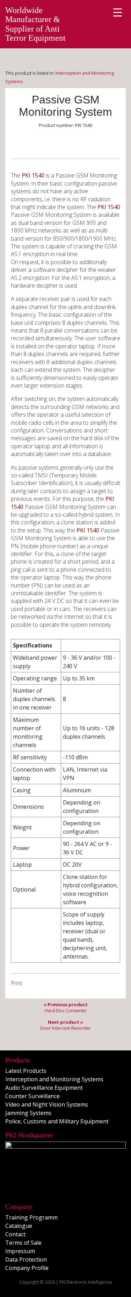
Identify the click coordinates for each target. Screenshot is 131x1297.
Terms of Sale (23, 1242)
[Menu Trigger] (117, 12)
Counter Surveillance (32, 1096)
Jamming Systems (28, 1113)
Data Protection (26, 1259)
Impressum (20, 1251)
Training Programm (31, 1217)
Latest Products (25, 1071)
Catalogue (18, 1226)
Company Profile (27, 1268)
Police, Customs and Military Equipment (57, 1121)
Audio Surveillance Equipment (44, 1087)
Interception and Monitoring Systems (54, 1079)
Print (16, 983)
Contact (15, 1234)
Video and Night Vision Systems (46, 1104)
